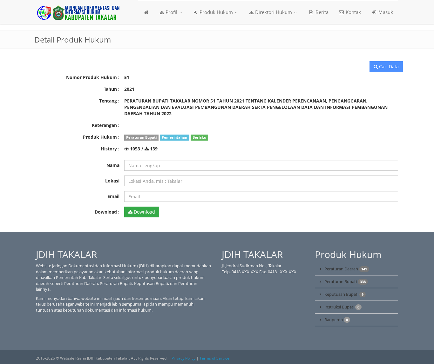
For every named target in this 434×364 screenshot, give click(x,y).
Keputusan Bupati (343, 294)
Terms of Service (214, 358)
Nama (112, 165)
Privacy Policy (183, 358)
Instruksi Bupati (341, 307)
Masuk (385, 12)
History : (110, 149)
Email (113, 196)
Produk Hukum (216, 12)
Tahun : (111, 89)
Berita (321, 12)
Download (143, 212)
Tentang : (109, 101)
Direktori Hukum (273, 12)
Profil (171, 12)
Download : (107, 212)
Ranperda (336, 319)
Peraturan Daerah (345, 269)
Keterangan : (105, 125)
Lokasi (112, 181)
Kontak (352, 12)
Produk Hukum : (101, 137)
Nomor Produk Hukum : (92, 77)
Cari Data (388, 66)
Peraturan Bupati (345, 281)
